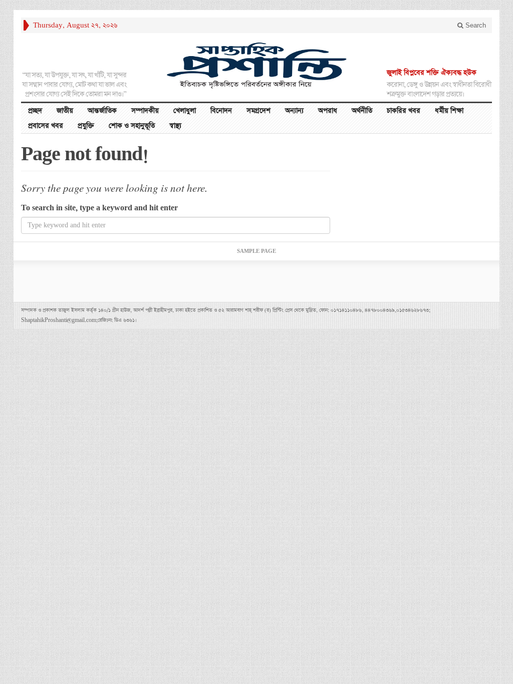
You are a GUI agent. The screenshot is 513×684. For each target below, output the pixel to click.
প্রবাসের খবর (45, 126)
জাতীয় (65, 111)
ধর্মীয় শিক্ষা (449, 111)
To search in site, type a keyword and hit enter (99, 208)
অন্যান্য (294, 111)
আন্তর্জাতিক (102, 111)
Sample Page (256, 251)
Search (474, 25)
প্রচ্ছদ (35, 111)
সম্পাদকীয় (145, 111)
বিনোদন (221, 111)
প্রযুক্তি (86, 126)
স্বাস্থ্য (175, 126)
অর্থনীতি (362, 111)
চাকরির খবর (403, 111)
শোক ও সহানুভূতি (132, 126)
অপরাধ (327, 111)
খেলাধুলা (184, 111)
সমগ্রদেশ (258, 111)
